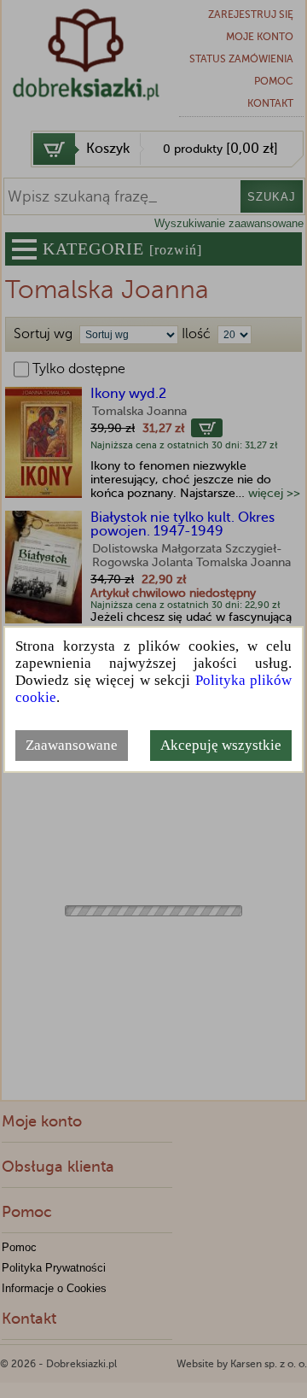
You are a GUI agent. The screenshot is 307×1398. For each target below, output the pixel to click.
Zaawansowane (72, 745)
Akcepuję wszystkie (220, 745)
